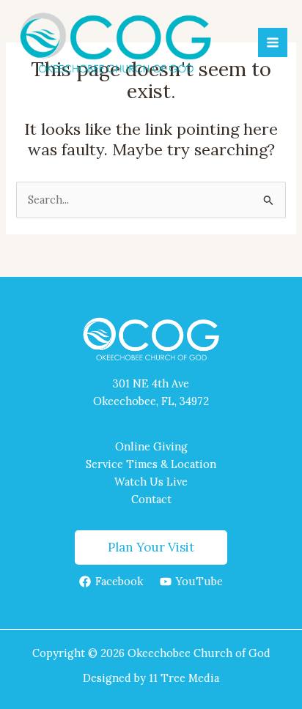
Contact (151, 499)
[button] (151, 547)
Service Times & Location (151, 464)
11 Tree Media (184, 678)
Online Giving (151, 446)
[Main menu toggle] (272, 42)
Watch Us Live (151, 482)
